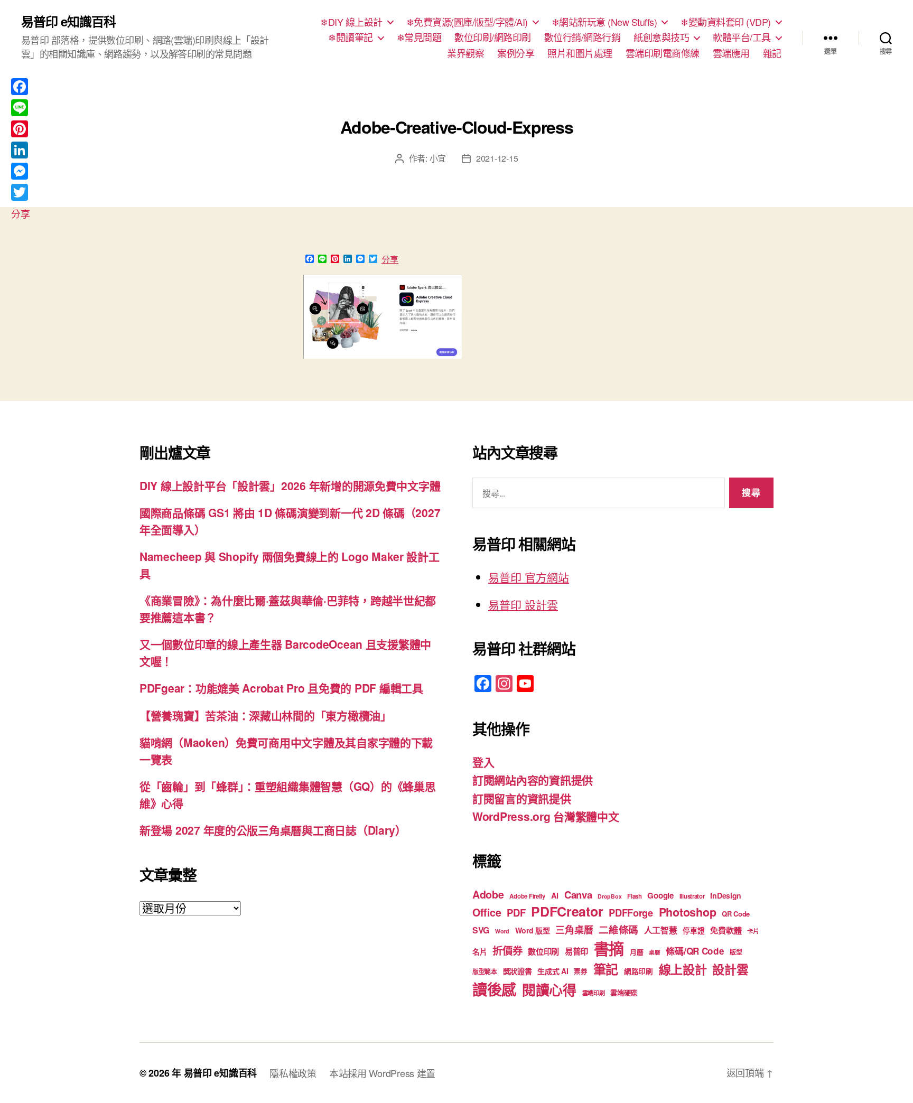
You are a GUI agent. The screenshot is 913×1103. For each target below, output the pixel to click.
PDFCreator (567, 911)
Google (660, 895)
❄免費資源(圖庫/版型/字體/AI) (467, 22)
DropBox (609, 896)
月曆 (636, 952)
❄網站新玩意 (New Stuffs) (604, 22)
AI (554, 895)
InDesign (725, 895)
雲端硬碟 (623, 992)
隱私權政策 (292, 1073)
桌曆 (654, 952)
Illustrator (692, 896)
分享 (389, 259)
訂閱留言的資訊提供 (521, 798)
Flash (634, 896)
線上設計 (683, 969)
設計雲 (730, 969)
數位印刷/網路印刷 (492, 37)
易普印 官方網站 (528, 577)
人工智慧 (660, 930)
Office (486, 912)
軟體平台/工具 (742, 37)
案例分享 (515, 53)
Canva (578, 894)
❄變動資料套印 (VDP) (726, 22)
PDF (516, 912)
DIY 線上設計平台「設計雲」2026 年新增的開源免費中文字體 (289, 485)
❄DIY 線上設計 (351, 22)
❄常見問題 (419, 37)
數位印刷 (543, 951)
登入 (483, 762)
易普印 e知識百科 (68, 21)
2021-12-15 (497, 158)
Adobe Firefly (527, 896)
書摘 (609, 948)
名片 (479, 951)
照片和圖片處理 (579, 53)
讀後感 (494, 989)
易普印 (576, 951)
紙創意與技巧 (661, 37)
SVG (480, 930)
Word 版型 (532, 930)
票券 (580, 971)
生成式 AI (552, 971)
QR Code (736, 914)
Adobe (488, 894)
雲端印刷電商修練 (663, 53)
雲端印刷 (593, 992)
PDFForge (631, 912)
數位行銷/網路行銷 (582, 37)
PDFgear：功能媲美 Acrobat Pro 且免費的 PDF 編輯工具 (281, 688)
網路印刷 (638, 971)
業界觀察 (465, 53)
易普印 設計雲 (523, 604)
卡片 (752, 931)
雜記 (772, 53)
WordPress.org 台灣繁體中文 (545, 816)
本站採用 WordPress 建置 (382, 1073)
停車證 (693, 931)
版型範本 (484, 971)
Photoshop (687, 912)
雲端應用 (731, 53)
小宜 (438, 158)
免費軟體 (725, 930)
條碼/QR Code (695, 951)
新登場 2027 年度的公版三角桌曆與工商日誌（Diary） (272, 830)
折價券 (507, 950)
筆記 (605, 969)
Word (502, 931)
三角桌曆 (574, 930)
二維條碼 (618, 929)
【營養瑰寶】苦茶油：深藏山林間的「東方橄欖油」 (265, 715)
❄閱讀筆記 (350, 37)
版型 (736, 952)
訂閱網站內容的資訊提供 (532, 780)
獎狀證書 (517, 971)
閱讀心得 (549, 989)
